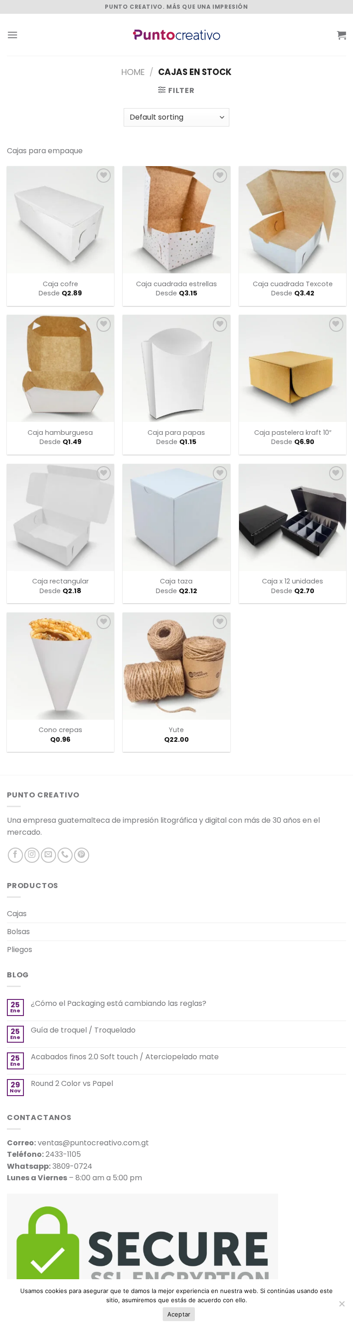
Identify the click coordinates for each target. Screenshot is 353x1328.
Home (133, 72)
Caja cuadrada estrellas (176, 284)
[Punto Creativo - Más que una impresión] (176, 34)
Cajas (17, 913)
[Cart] (341, 35)
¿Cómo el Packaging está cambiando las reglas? (118, 1003)
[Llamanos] (65, 855)
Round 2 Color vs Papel (72, 1083)
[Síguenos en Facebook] (15, 855)
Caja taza (176, 581)
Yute (176, 730)
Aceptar (179, 1314)
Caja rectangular (60, 581)
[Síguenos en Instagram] (32, 855)
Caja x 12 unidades (292, 581)
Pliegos (19, 949)
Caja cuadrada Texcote (293, 284)
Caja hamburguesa (60, 432)
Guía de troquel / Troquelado (83, 1030)
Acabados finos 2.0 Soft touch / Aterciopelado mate (125, 1056)
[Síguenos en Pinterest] (81, 855)
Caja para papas (176, 432)
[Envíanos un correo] (48, 855)
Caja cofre (60, 284)
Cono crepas (60, 730)
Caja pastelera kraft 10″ (292, 432)
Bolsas (18, 931)
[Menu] (12, 34)
